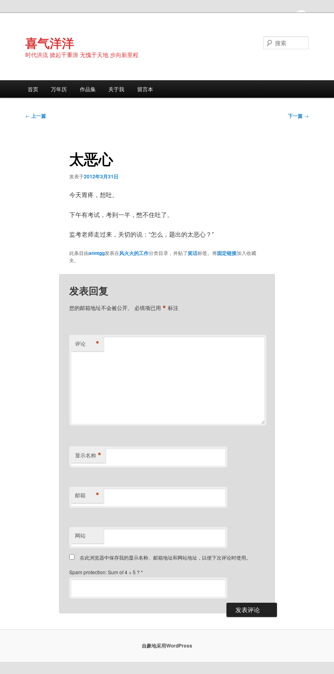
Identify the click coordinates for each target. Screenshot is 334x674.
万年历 (59, 89)
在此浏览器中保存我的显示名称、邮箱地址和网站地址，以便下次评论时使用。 (165, 557)
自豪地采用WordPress (167, 645)
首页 (33, 89)
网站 (80, 535)
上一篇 (35, 115)
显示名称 (88, 455)
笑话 (193, 253)
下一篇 (298, 115)
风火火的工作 (134, 253)
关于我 (116, 89)
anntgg (97, 253)
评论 (87, 343)
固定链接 (227, 253)
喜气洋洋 (49, 42)
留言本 (145, 89)
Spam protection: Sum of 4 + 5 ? (104, 572)
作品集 (88, 89)
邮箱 (87, 495)
